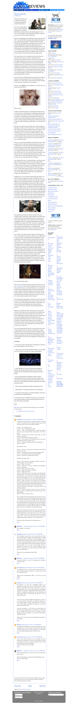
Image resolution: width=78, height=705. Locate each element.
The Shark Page (51, 209)
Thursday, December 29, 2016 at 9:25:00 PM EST (32, 582)
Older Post (42, 686)
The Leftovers (51, 376)
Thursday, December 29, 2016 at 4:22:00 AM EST (33, 567)
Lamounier (19, 419)
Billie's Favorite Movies (53, 191)
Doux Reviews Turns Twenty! (54, 129)
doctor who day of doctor (55, 174)
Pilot (53, 58)
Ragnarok (59, 303)
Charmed (50, 280)
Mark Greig (50, 168)
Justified (50, 361)
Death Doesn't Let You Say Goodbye (55, 95)
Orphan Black (60, 268)
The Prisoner (59, 293)
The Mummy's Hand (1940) (55, 85)
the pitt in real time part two (55, 140)
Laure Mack (20, 567)
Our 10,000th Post (52, 132)
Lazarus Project (51, 375)
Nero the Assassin (58, 256)
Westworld (59, 367)
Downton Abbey (51, 299)
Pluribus (58, 285)
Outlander (59, 269)
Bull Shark (56, 98)
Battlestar (50, 267)
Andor (49, 256)
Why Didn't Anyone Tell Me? (56, 121)
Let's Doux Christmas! (53, 198)
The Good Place (51, 333)
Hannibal (50, 338)
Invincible (50, 351)
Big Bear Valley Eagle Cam (54, 124)
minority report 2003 (52, 170)
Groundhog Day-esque (53, 196)
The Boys (50, 268)
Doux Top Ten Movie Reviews (54, 131)
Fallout (49, 311)
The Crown (50, 285)
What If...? (59, 368)
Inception (56, 107)
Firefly (49, 314)
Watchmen (59, 364)
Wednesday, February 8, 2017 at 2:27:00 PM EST (34, 650)
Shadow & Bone (60, 313)
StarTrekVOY (59, 331)
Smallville (59, 319)
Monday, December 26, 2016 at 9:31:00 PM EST (34, 558)
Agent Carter (51, 248)
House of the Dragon (50, 343)
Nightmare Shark (58, 93)
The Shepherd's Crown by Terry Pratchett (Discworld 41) (56, 100)
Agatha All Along (50, 245)
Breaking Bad (51, 274)
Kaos (49, 366)
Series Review (58, 60)
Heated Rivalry (51, 339)
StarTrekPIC (59, 327)
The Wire (59, 370)
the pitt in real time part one (55, 153)
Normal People (60, 263)
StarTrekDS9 (59, 324)
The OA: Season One (20, 14)
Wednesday (59, 365)
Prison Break (59, 291)
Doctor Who (50, 295)
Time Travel (50, 211)
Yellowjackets (60, 378)
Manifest (58, 244)
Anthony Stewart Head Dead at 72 (55, 119)
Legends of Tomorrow (50, 378)
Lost (49, 385)
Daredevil (50, 289)
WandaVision (59, 362)
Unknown (19, 583)
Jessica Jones (51, 360)
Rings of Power (60, 308)
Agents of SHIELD (50, 250)
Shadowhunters (60, 315)
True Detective (60, 342)
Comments (18, 697)
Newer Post (17, 686)
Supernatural (59, 333)
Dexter (49, 293)
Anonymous (50, 143)
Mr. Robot (59, 250)
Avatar (49, 261)
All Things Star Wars (52, 189)
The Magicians (60, 237)
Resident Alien (60, 306)
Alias (49, 254)
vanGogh (50, 140)
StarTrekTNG (60, 330)
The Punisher (59, 294)
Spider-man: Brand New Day (55, 67)
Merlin (58, 246)
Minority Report (58, 83)
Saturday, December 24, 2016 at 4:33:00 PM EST (32, 419)
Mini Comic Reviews (52, 202)
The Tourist (59, 337)
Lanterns (50, 373)
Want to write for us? (39, 692)
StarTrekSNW (60, 328)
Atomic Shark (57, 91)
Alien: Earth (50, 255)
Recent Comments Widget (61, 176)
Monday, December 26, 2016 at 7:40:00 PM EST (32, 534)
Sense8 (58, 312)
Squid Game (59, 321)
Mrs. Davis (59, 251)
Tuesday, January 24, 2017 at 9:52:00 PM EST (31, 624)
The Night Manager (59, 259)
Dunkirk (56, 106)
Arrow (49, 259)
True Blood (59, 340)
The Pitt (58, 284)
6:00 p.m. (54, 53)
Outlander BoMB (59, 271)
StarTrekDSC (59, 325)
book (56, 31)
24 (48, 239)
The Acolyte (50, 243)
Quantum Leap (60, 299)
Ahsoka (49, 252)
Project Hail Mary (58, 78)
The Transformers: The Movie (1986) (55, 103)
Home (30, 686)
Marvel (49, 200)
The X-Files (59, 374)
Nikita (58, 262)
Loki (49, 383)
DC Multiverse (51, 193)
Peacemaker (59, 277)
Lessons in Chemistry (50, 381)
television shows (59, 29)
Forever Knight (51, 320)
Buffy (49, 276)
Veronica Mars (60, 358)
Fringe (49, 321)
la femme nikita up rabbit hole (54, 163)
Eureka (49, 304)
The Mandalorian (59, 242)
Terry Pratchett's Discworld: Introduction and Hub (54, 126)
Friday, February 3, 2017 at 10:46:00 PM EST (32, 637)
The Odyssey (57, 73)
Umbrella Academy (59, 348)
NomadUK (50, 149)
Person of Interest (59, 282)
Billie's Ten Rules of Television (54, 134)
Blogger (41, 701)
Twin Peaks (59, 343)
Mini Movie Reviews (52, 204)
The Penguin (59, 280)
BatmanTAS (50, 265)
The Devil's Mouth (58, 65)
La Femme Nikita (50, 371)
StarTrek (58, 322)
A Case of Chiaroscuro (55, 55)
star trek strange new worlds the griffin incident (55, 145)
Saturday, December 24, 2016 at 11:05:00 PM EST (34, 526)
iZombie (50, 355)
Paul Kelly (19, 534)
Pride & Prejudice (52, 207)
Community (50, 282)
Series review (27, 411)
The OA (32, 411)
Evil (49, 305)
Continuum (50, 283)
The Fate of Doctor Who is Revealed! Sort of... (53, 116)
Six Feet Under (60, 316)
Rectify (58, 305)
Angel (49, 258)
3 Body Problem (51, 237)
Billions (49, 270)
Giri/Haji (50, 332)
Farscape (50, 313)
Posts (17, 694)
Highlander (50, 341)
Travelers (59, 339)
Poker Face (59, 287)
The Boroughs (51, 273)
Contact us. (39, 694)
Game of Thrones (50, 329)
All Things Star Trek (52, 187)
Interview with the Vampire (51, 349)
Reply (18, 522)
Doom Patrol (50, 298)
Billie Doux (17, 407)
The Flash (50, 315)
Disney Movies (51, 195)
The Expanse (51, 307)
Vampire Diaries (60, 353)
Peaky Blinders (60, 278)
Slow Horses (59, 318)
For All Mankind (50, 318)
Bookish (50, 271)
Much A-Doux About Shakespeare (55, 206)
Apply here (53, 229)
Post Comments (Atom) (25, 689)
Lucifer (49, 386)
